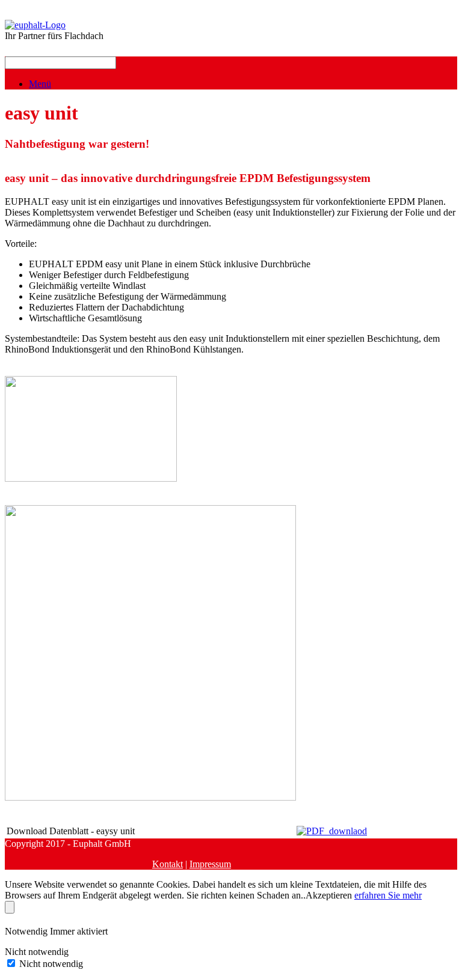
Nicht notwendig (51, 964)
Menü (40, 84)
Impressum (210, 864)
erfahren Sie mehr (388, 895)
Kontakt (167, 864)
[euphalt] (35, 25)
